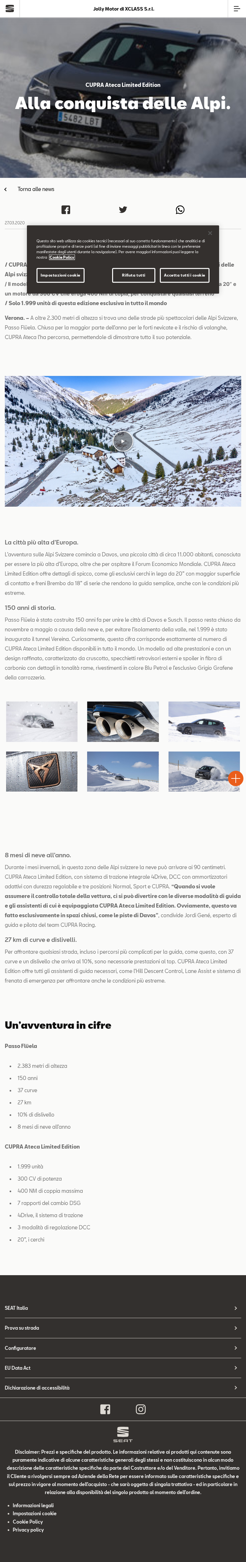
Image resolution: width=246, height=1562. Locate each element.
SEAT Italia (16, 1308)
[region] (123, 259)
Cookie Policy (28, 1522)
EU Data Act (17, 1368)
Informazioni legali (33, 1505)
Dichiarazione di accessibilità (37, 1388)
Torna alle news (36, 189)
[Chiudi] (210, 233)
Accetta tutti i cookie (184, 275)
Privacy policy (28, 1530)
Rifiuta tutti (133, 275)
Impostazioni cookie (60, 275)
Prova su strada (22, 1328)
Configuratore (20, 1348)
